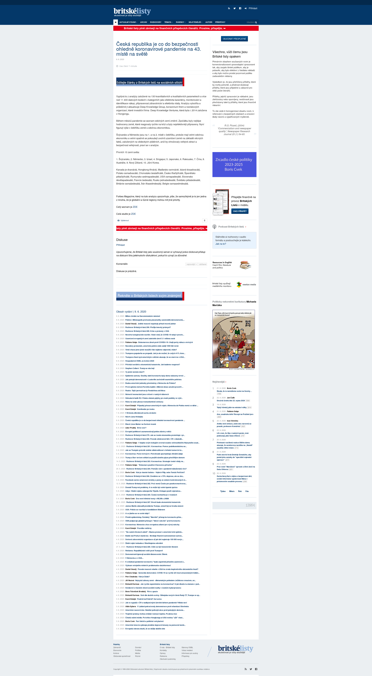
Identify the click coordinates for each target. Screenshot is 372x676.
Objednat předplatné (234, 38)
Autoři (208, 22)
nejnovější (191, 264)
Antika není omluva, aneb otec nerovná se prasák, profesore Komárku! (234, 425)
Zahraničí (117, 647)
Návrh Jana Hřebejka (134, 416)
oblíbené (202, 264)
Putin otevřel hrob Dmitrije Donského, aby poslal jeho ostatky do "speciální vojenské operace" (234, 457)
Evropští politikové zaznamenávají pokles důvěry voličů (148, 431)
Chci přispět (240, 211)
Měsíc (232, 491)
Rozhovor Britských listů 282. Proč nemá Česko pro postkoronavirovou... (156, 483)
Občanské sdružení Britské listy (141, 669)
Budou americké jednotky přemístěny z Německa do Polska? (150, 383)
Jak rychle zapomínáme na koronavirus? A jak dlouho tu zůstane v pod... (170, 584)
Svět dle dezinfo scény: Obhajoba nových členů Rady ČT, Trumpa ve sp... (170, 595)
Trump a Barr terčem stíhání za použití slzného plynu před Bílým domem (155, 457)
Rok (240, 491)
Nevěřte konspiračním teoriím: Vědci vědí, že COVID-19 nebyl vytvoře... (154, 334)
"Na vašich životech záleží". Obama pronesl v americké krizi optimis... (154, 532)
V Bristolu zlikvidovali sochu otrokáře (140, 413)
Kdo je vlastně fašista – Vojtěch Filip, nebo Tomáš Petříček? (160, 472)
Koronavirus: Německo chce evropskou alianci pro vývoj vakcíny (152, 524)
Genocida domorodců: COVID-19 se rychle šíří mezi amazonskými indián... (169, 572)
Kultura (116, 653)
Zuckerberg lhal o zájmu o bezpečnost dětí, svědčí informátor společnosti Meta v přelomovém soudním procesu (234, 479)
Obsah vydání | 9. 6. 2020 (131, 311)
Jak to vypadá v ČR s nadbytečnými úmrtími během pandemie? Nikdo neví (156, 602)
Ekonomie (117, 650)
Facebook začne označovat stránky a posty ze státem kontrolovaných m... (156, 480)
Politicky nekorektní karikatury (234, 303)
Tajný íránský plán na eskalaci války (234, 407)
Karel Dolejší (130, 405)
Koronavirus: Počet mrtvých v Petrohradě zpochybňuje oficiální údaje (154, 453)
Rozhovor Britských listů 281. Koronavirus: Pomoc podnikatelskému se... (156, 446)
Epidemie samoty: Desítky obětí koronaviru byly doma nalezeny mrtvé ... (155, 375)
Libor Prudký (130, 427)
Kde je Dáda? (144, 576)
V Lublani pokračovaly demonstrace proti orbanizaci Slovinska (163, 606)
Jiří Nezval (129, 580)
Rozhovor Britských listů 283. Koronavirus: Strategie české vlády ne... (155, 461)
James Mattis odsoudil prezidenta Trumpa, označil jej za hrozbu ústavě (154, 506)
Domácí (138, 647)
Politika (138, 650)
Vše (247, 491)
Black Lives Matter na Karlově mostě (140, 424)
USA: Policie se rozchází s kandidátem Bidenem (145, 509)
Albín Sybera (130, 606)
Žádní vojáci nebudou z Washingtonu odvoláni (144, 543)
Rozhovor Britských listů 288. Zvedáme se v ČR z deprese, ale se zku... (154, 476)
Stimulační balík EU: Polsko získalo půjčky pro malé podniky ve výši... (154, 398)
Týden (223, 491)
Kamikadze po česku (145, 409)
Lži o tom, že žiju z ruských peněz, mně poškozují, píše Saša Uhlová (233, 434)
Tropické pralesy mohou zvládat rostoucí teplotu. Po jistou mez (151, 613)
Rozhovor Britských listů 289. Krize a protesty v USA (147, 331)
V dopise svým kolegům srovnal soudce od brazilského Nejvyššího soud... (168, 442)
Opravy (163, 653)
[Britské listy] (150, 82)
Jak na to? (220, 243)
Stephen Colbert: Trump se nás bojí (139, 368)
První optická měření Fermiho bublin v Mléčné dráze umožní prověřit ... (154, 387)
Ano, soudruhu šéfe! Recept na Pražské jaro (235, 415)
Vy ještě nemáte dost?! (134, 372)
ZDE (135, 206)
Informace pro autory (190, 653)
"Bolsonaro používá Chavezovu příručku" (155, 465)
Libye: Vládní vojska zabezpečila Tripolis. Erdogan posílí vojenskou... (153, 491)
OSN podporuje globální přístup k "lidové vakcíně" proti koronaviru (152, 520)
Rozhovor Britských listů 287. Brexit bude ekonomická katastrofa (153, 502)
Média (137, 653)
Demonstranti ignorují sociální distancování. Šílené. (146, 554)
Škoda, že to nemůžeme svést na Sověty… (234, 392)
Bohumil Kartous (132, 584)
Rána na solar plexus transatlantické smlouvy (144, 401)
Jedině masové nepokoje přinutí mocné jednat (157, 323)
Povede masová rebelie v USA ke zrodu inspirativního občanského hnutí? (168, 569)
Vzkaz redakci (187, 650)
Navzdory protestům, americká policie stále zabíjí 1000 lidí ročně (152, 346)
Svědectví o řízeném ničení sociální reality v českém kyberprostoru (153, 587)
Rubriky (180, 22)
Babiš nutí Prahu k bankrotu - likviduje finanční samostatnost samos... (154, 535)
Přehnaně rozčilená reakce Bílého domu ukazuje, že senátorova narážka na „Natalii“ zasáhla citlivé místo (235, 445)
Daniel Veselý (131, 323)
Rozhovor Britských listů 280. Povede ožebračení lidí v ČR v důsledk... (154, 439)
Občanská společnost (121, 656)
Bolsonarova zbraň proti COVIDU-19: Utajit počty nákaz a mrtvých (165, 342)
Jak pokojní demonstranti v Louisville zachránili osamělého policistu (153, 379)
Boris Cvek (130, 472)
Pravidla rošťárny (144, 528)
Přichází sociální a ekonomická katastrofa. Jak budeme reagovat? (152, 364)
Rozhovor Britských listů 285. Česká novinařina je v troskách (151, 494)
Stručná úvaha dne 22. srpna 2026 (233, 400)
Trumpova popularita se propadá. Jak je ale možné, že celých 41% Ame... (155, 353)
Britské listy (133, 12)
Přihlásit (252, 8)
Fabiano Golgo (131, 342)
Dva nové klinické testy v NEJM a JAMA (152, 498)
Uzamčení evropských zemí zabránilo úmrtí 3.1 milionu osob (150, 338)
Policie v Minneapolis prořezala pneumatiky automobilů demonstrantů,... (155, 320)
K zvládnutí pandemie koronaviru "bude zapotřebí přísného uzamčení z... (155, 561)
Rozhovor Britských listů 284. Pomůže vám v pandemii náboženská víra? (156, 468)
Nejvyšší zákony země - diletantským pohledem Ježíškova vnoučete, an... (165, 580)
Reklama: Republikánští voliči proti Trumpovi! (144, 550)
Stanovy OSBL (187, 647)
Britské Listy (235, 649)
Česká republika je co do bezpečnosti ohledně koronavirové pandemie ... (155, 420)
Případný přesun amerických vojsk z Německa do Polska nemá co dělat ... (167, 405)
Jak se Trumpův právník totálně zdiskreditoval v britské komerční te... (154, 450)
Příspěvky (220, 22)
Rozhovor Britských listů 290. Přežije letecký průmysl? (148, 327)
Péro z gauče (152, 591)
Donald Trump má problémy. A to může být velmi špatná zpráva (151, 487)
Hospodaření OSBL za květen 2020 (139, 361)
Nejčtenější (218, 381)
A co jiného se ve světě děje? (137, 513)
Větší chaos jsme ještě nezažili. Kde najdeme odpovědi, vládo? (151, 349)
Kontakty (163, 650)
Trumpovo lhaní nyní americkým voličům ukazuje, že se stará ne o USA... (155, 357)
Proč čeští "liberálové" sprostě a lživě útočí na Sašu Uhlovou (236, 468)
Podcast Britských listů (231, 226)
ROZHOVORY (155, 22)
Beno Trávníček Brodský (135, 591)
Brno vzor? (141, 427)
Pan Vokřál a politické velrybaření (149, 621)
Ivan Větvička (232, 420)
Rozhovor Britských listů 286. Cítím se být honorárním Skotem (152, 546)
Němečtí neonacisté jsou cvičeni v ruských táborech (147, 394)
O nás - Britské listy (167, 647)
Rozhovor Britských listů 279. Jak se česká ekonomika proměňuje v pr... (155, 435)
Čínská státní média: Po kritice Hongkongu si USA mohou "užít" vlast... (154, 617)
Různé (137, 656)
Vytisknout (124, 220)
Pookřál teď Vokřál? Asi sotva (149, 599)
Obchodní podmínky (168, 659)
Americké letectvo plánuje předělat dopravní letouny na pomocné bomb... (155, 625)
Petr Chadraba (131, 576)
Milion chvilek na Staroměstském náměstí (142, 316)
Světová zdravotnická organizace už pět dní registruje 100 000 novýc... (154, 539)
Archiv (143, 22)
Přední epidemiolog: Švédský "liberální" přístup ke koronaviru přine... (153, 517)
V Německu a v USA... (134, 558)
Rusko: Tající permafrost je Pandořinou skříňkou (145, 390)
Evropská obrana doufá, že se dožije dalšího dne (145, 628)
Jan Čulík (231, 397)
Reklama (163, 656)
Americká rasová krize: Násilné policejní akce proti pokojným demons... (155, 610)
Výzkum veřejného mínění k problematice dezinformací (148, 565)
